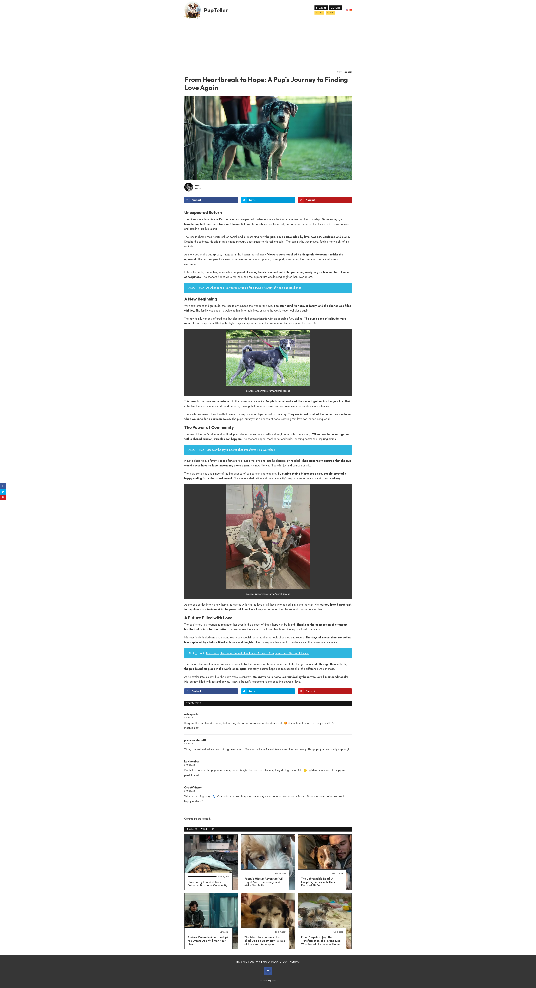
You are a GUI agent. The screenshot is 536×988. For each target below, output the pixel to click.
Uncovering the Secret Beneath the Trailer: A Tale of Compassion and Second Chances (257, 653)
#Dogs (319, 12)
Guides (335, 8)
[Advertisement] (268, 44)
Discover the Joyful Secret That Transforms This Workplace (240, 450)
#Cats (330, 12)
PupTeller (216, 10)
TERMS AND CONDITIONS (248, 961)
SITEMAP (284, 961)
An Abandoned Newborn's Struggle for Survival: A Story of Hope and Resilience (253, 288)
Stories (321, 8)
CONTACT (295, 961)
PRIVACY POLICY (270, 961)
